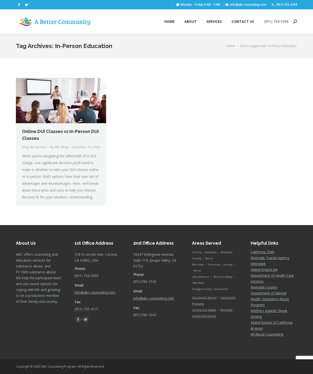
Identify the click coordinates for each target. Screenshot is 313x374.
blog (25, 147)
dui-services (38, 147)
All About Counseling (267, 334)
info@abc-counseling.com (95, 292)
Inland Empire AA (264, 269)
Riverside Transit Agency (270, 257)
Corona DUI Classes (204, 310)
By (59, 147)
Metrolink (258, 263)
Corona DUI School (204, 297)
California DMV (262, 252)
